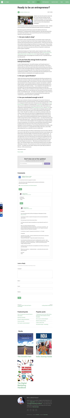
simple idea (39, 104)
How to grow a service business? (24, 323)
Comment (20, 268)
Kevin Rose (41, 107)
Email (19, 286)
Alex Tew (47, 107)
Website (19, 291)
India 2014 (32, 402)
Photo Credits (20, 151)
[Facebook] (1, 205)
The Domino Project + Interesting (42, 324)
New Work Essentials (21, 317)
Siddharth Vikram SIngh (26, 176)
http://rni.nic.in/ (23, 214)
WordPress (37, 414)
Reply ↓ (20, 189)
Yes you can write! (21, 321)
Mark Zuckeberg (35, 107)
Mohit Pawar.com (5, 2)
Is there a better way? (40, 322)
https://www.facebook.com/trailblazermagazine (29, 185)
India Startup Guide (44, 357)
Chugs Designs (46, 414)
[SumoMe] (1, 215)
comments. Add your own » (24, 12)
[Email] (1, 213)
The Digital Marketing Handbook (22, 385)
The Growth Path (24, 357)
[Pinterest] (1, 210)
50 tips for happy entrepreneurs (23, 319)
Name (19, 280)
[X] (1, 207)
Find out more (35, 406)
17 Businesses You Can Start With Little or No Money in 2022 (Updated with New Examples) (44, 315)
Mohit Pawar (24, 193)
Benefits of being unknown (41, 320)
